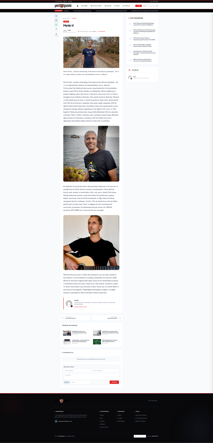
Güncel (102, 421)
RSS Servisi (121, 421)
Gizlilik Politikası (141, 415)
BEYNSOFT (155, 436)
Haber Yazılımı (141, 436)
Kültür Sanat (104, 427)
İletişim (70, 1)
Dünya (102, 415)
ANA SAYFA (67, 18)
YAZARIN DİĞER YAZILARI (80, 306)
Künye (65, 1)
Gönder (114, 382)
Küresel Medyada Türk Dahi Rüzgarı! (74, 10)
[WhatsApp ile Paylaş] (56, 24)
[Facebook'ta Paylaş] (56, 16)
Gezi (101, 418)
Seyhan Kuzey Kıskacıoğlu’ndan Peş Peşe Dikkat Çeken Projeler (103, 10)
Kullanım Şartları (141, 418)
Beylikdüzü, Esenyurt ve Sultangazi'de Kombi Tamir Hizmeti (137, 10)
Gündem (74, 18)
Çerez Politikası (141, 421)
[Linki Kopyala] (56, 29)
